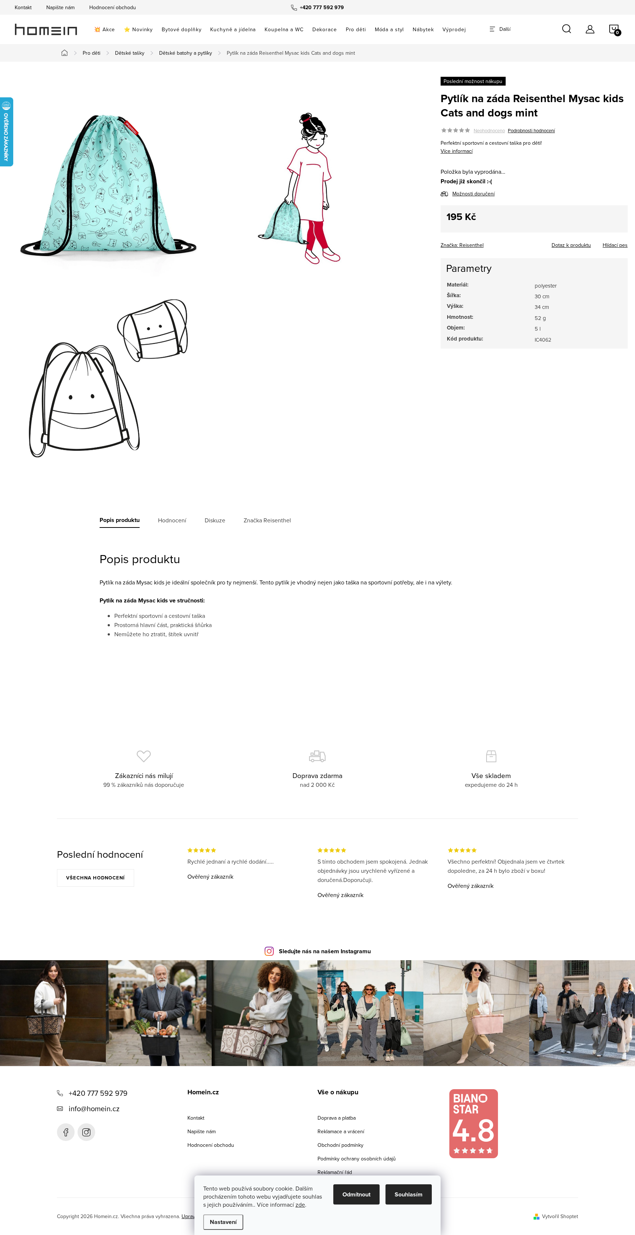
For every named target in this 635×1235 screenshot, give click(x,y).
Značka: (462, 245)
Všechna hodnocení (95, 877)
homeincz (86, 1132)
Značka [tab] (267, 520)
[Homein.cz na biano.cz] (473, 1123)
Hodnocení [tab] (172, 520)
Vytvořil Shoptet (560, 1216)
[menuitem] (104, 29)
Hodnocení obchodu (112, 7)
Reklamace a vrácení (341, 1131)
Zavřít (481, 243)
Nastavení (223, 1222)
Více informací (457, 151)
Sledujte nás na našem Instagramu (325, 951)
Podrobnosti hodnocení (531, 130)
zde (300, 1204)
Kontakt (23, 7)
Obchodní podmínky (340, 1145)
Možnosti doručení (473, 193)
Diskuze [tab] (215, 520)
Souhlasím (409, 1194)
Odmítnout (356, 1194)
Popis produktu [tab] (120, 520)
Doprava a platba (337, 1118)
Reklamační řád (335, 1172)
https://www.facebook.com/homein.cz (66, 1132)
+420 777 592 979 (98, 1093)
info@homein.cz (94, 1108)
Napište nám (60, 7)
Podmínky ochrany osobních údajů (357, 1158)
